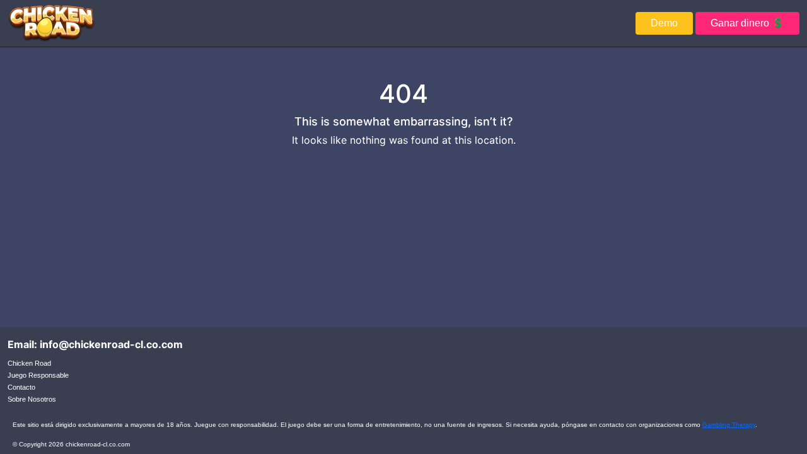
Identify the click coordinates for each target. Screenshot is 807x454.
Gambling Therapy (728, 424)
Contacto (21, 387)
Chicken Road (29, 363)
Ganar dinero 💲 (747, 23)
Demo (664, 23)
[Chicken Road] (51, 23)
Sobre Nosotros (32, 399)
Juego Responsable (38, 375)
